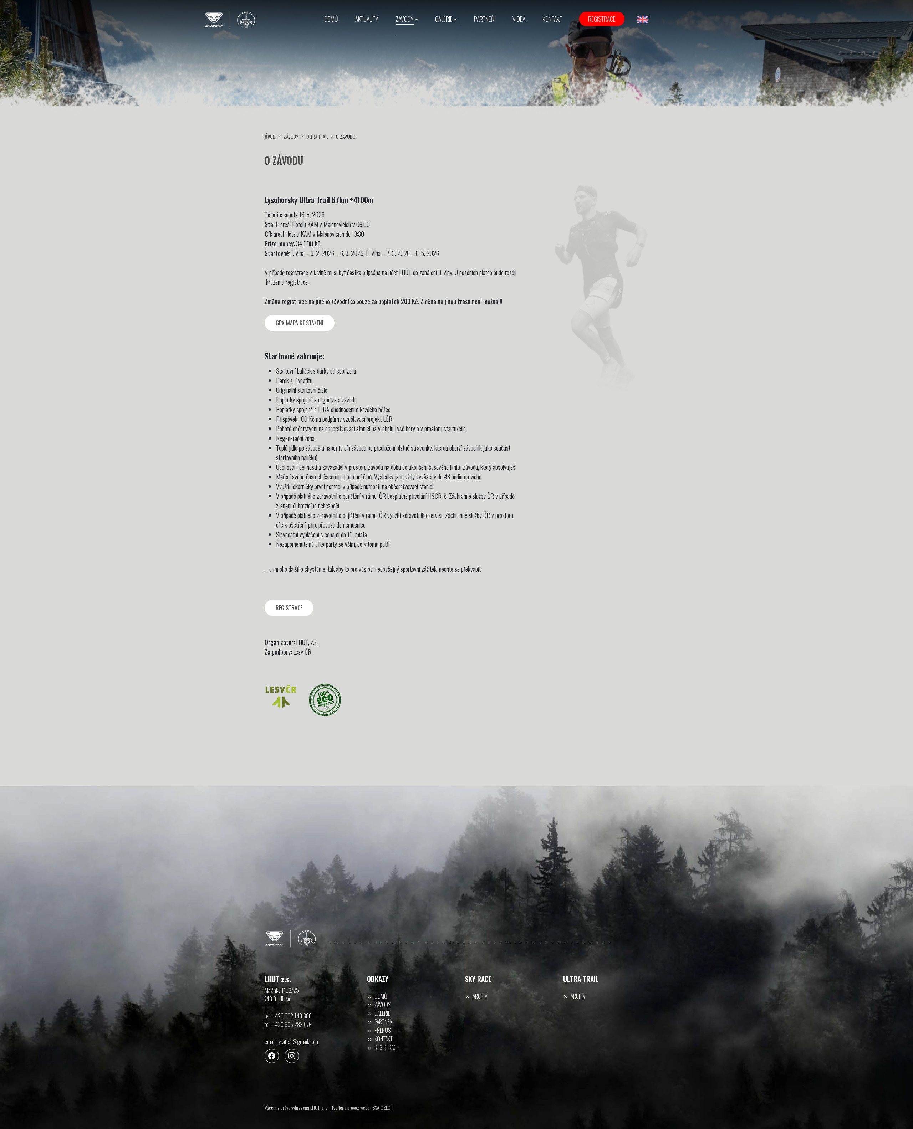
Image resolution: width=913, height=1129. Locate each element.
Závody (291, 136)
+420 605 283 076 (292, 1024)
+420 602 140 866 (292, 1016)
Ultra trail (317, 136)
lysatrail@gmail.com (297, 1041)
